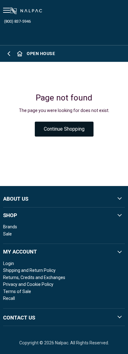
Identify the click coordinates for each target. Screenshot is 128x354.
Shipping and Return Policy (29, 270)
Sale (7, 233)
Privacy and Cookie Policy (28, 284)
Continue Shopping (64, 129)
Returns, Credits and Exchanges (34, 277)
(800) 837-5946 (17, 21)
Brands (10, 226)
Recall (9, 298)
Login (8, 263)
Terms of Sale (17, 291)
